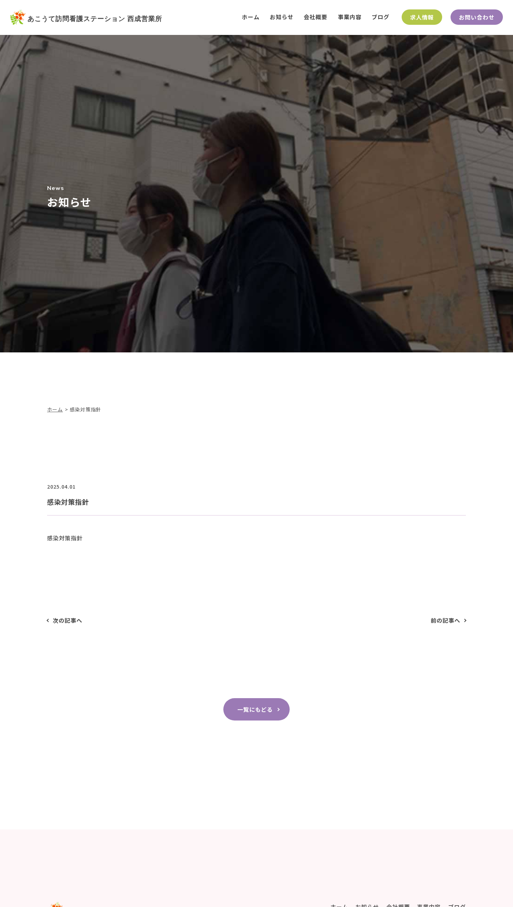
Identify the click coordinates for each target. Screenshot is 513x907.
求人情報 (422, 17)
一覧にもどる (255, 709)
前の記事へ (445, 620)
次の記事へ (67, 620)
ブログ (380, 17)
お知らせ (281, 17)
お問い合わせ (477, 17)
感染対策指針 (65, 538)
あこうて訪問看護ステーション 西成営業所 (95, 18)
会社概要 (315, 17)
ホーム (251, 17)
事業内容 (350, 17)
